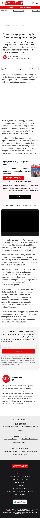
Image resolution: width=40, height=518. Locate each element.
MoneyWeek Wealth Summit (30, 441)
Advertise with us (20, 490)
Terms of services (23, 356)
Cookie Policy (20, 487)
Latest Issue (20, 432)
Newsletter (35, 69)
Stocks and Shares (18, 25)
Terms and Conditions (20, 481)
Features (27, 58)
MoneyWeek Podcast (10, 441)
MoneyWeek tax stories (20, 456)
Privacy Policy (20, 484)
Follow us (24, 69)
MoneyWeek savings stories (29, 453)
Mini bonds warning (19, 11)
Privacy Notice (25, 358)
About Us (20, 475)
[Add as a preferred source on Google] (20, 503)
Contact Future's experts (20, 478)
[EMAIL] (13, 380)
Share (6, 69)
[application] (20, 221)
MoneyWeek (14, 56)
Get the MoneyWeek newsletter (29, 428)
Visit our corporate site (26, 512)
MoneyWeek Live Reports (20, 444)
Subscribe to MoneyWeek (10, 428)
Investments (6, 25)
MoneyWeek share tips (10, 453)
